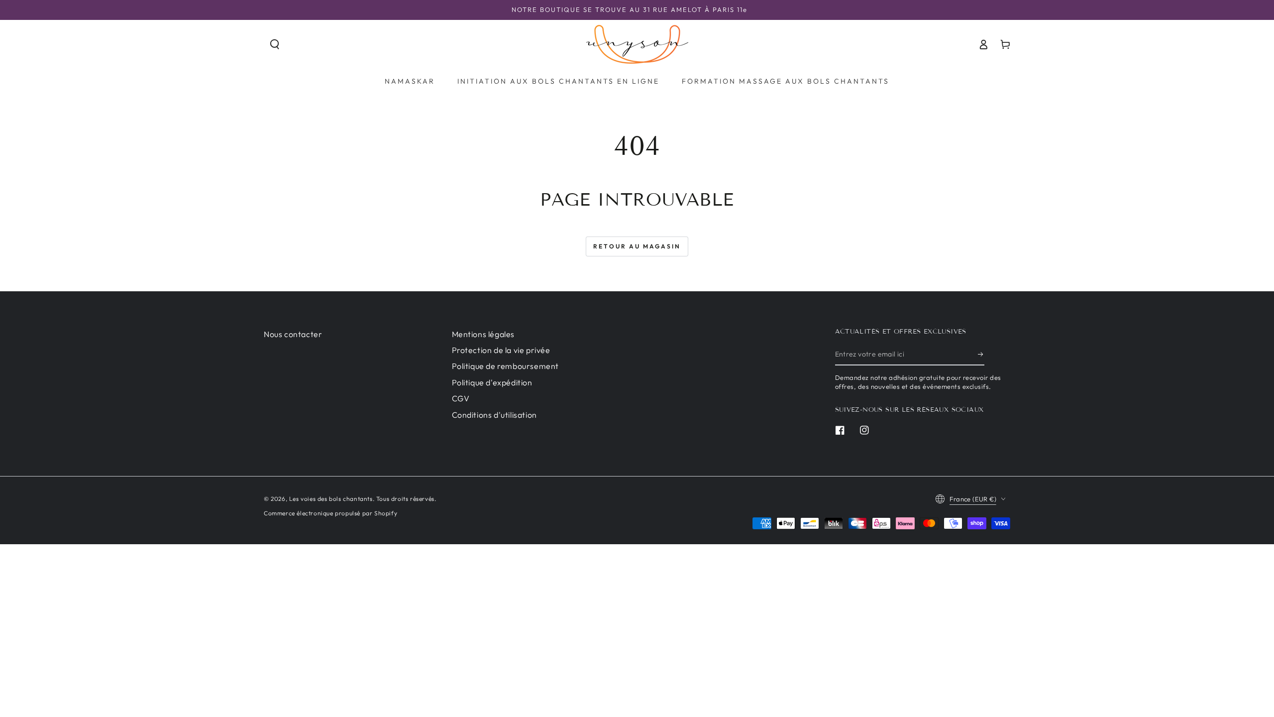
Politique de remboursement (505, 366)
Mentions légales (483, 334)
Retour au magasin (637, 246)
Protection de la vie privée (501, 350)
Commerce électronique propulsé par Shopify (330, 513)
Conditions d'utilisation (494, 415)
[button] (275, 44)
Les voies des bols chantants (331, 498)
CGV (461, 398)
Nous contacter (293, 334)
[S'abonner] (981, 354)
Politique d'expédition (492, 382)
